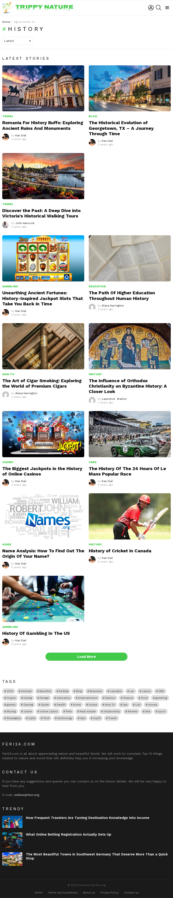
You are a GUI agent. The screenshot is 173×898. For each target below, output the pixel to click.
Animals (26, 691)
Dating (28, 697)
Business (96, 691)
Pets (69, 711)
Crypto (11, 697)
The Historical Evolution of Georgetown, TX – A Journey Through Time (121, 128)
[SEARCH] (158, 7)
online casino (49, 711)
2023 (10, 691)
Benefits (45, 691)
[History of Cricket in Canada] (130, 516)
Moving (11, 711)
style (32, 718)
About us (89, 892)
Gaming (28, 704)
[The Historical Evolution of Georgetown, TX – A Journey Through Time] (130, 88)
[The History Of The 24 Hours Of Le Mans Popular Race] (130, 434)
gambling (161, 697)
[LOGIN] (151, 7)
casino (146, 691)
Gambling (10, 286)
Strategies (14, 718)
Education (97, 286)
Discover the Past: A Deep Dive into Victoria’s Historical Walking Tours (41, 213)
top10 (97, 718)
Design (44, 697)
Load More (86, 657)
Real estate (88, 711)
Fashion (110, 697)
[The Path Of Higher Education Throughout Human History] (130, 258)
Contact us (131, 892)
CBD (161, 691)
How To (110, 704)
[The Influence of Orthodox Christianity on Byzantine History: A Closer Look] (130, 346)
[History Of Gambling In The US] (43, 599)
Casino (7, 462)
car (132, 691)
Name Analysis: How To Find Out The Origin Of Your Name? (43, 553)
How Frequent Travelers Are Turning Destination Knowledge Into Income (87, 818)
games (11, 704)
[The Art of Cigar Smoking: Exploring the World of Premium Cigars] (43, 346)
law (125, 704)
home (77, 704)
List (137, 704)
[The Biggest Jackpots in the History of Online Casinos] (43, 434)
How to (8, 374)
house (93, 704)
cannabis (116, 691)
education (63, 697)
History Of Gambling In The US (36, 633)
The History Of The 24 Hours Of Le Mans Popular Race (127, 471)
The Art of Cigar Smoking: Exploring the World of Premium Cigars (42, 383)
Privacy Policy (109, 892)
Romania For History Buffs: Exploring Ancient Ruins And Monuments (42, 125)
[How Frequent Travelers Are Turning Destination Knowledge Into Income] (12, 822)
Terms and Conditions (62, 892)
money (152, 704)
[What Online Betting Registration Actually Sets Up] (12, 840)
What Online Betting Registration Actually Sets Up (68, 834)
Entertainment (87, 697)
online (28, 711)
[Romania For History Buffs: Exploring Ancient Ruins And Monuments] (43, 88)
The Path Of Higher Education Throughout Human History (122, 295)
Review (132, 711)
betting (63, 691)
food (144, 697)
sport (162, 711)
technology (64, 718)
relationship (112, 711)
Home (39, 892)
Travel (8, 116)
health (61, 704)
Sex (147, 711)
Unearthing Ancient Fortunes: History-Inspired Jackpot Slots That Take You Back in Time (42, 298)
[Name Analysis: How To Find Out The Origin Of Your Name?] (43, 516)
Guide (6, 544)
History (95, 374)
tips (82, 718)
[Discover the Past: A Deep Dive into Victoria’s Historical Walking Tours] (43, 176)
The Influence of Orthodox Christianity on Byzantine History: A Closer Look (128, 386)
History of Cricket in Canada (120, 550)
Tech (46, 718)
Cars (93, 462)
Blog (93, 116)
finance (128, 697)
